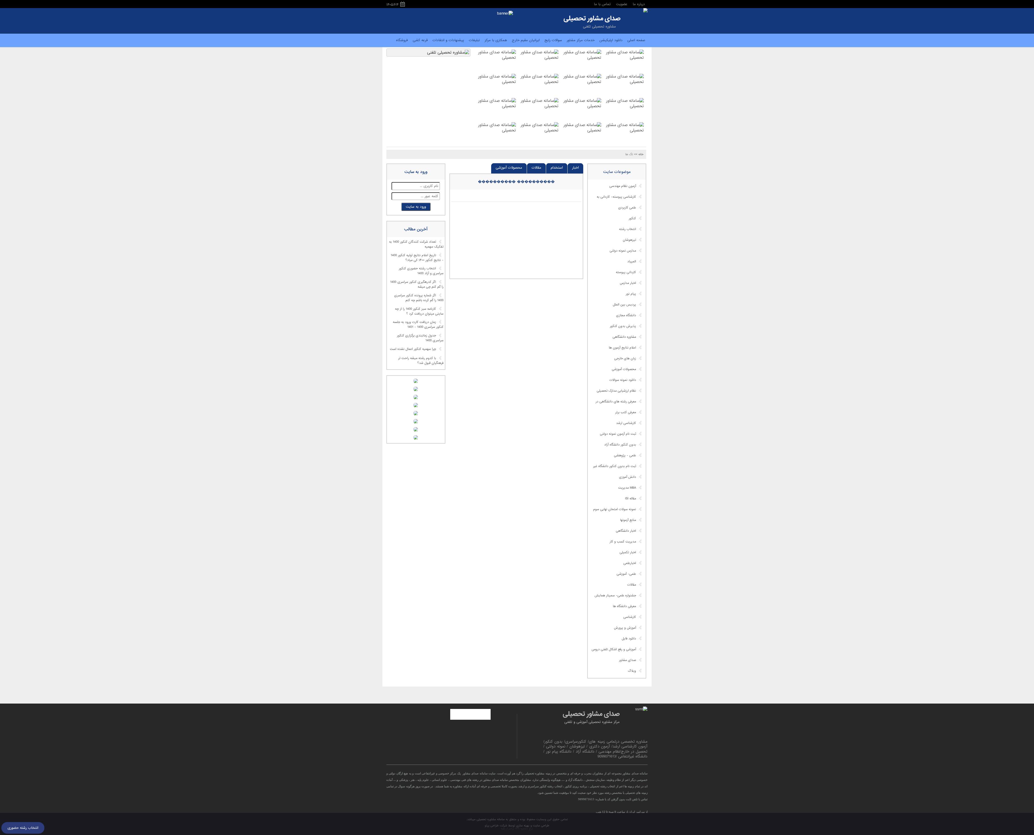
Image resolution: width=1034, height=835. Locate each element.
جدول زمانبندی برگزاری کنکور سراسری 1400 (420, 338)
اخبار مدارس (628, 283)
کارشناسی (629, 617)
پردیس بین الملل (624, 304)
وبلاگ (632, 671)
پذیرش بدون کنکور (623, 326)
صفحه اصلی (636, 40)
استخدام (557, 167)
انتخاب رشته (627, 229)
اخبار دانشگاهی (626, 530)
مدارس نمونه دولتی (623, 250)
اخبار (575, 167)
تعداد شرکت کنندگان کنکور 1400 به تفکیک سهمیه (416, 244)
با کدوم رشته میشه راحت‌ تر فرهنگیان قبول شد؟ (420, 361)
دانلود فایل (629, 638)
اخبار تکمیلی (628, 552)
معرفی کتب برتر (625, 412)
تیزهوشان (629, 240)
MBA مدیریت (627, 487)
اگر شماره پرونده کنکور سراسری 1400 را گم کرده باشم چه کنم (418, 298)
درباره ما (639, 4)
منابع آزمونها (628, 520)
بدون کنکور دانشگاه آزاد (620, 444)
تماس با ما (602, 4)
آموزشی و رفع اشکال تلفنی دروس (614, 649)
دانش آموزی (627, 477)
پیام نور (631, 293)
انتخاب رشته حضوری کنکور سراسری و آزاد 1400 (421, 271)
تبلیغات (474, 40)
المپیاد (631, 261)
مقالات (536, 167)
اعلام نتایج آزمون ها (622, 347)
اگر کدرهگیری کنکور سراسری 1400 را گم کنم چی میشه (416, 285)
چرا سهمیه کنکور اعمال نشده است (413, 349)
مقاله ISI (630, 498)
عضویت (621, 4)
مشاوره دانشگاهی (624, 337)
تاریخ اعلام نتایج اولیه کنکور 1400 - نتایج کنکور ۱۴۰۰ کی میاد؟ (417, 258)
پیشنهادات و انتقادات (448, 40)
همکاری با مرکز (496, 40)
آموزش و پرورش (625, 627)
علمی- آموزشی (626, 574)
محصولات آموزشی (509, 167)
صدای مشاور (627, 660)
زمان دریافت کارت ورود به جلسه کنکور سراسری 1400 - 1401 (418, 325)
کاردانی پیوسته (626, 272)
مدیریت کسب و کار (623, 541)
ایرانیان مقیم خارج (526, 40)
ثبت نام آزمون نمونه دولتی (618, 434)
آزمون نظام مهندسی (622, 186)
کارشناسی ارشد (626, 423)
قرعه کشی (420, 40)
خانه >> (639, 154)
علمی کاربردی (627, 207)
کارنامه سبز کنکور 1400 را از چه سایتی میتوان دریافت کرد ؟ (419, 311)
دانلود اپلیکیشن (611, 40)
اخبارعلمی (629, 563)
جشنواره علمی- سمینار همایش (615, 595)
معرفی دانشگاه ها (624, 606)
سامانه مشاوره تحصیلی (490, 819)
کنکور (632, 218)
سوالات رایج (553, 40)
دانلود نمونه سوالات (622, 380)
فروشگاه (402, 40)
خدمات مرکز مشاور (581, 40)
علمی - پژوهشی (625, 455)
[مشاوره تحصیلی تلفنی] (645, 11)
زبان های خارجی (625, 358)
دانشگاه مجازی (626, 315)
